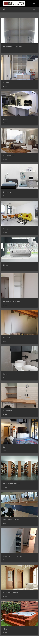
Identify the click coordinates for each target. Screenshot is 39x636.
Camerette (7, 192)
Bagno (5, 374)
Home (4, 9)
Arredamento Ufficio (11, 520)
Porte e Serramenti (10, 592)
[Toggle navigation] (34, 3)
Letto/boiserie (8, 155)
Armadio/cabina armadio (12, 46)
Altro (5, 629)
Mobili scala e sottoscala (12, 556)
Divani (5, 265)
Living (5, 228)
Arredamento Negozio (11, 483)
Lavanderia (7, 410)
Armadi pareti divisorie (12, 301)
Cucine (5, 119)
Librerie (6, 83)
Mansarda (7, 338)
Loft (4, 447)
